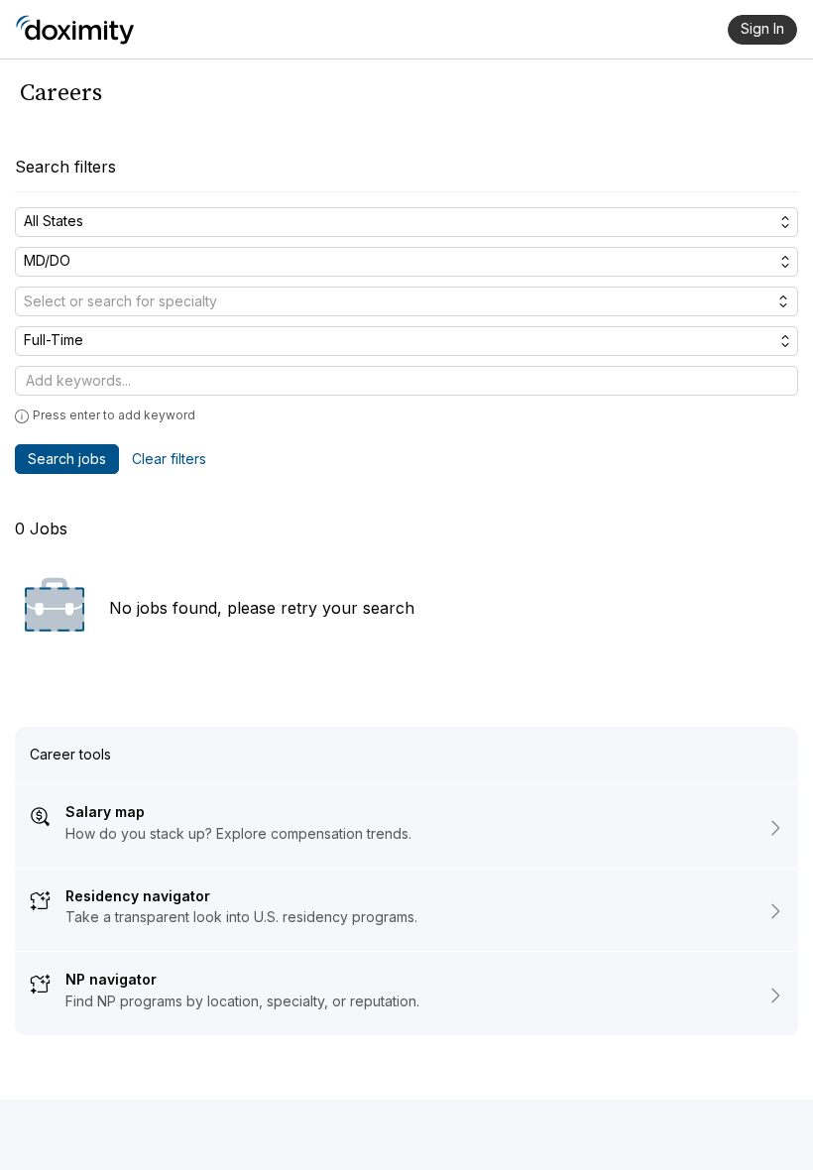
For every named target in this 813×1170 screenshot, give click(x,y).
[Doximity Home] (75, 30)
